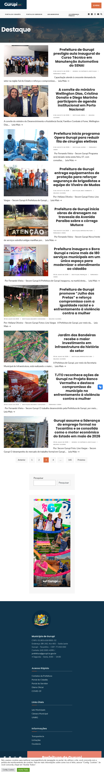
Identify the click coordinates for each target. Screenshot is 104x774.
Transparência (38, 736)
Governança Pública (74, 15)
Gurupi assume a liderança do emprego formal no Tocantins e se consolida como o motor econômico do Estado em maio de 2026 (76, 428)
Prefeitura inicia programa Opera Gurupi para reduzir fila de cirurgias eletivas (77, 137)
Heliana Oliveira (59, 193)
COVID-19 (36, 691)
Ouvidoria (36, 744)
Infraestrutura (86, 231)
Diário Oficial (38, 687)
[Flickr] (91, 14)
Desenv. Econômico (80, 71)
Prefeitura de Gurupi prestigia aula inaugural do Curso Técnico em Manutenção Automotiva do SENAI (76, 57)
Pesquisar (38, 478)
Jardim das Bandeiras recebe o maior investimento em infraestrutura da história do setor (77, 343)
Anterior (21, 460)
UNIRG (35, 718)
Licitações (36, 740)
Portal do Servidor (34, 14)
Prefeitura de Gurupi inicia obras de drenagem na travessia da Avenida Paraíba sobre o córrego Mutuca (76, 217)
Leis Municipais (53, 14)
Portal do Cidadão (40, 680)
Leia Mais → (63, 81)
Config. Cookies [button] (8, 770)
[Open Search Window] (101, 14)
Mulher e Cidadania (38, 319)
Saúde (83, 147)
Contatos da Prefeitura (42, 676)
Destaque (93, 71)
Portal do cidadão (13, 14)
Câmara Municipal (40, 714)
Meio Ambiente (86, 191)
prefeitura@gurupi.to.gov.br (44, 654)
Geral (83, 115)
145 (70, 460)
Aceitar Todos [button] (23, 770)
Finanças (83, 275)
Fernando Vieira (59, 74)
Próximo (81, 460)
